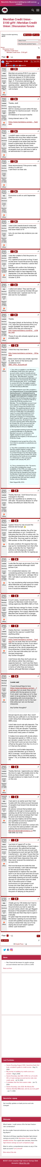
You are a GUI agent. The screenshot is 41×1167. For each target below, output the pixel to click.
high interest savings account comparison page (18, 1143)
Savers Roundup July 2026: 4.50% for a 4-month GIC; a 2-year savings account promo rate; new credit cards (22, 1078)
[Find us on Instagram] (11, 950)
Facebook (10, 65)
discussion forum (24, 1138)
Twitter (17, 65)
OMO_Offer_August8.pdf (17, 365)
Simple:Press (19, 944)
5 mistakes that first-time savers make (18, 1082)
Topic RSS (36, 61)
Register (28, 35)
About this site (24, 1163)
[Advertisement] (20, 993)
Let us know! (18, 1148)
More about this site (9, 1152)
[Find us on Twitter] (4, 950)
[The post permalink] (12, 69)
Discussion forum (8, 49)
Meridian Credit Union (11, 51)
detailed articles (8, 1140)
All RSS (6, 940)
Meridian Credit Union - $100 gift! (17, 52)
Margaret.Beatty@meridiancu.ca (20, 831)
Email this (23, 65)
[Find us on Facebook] (8, 950)
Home (3, 47)
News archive (7, 968)
